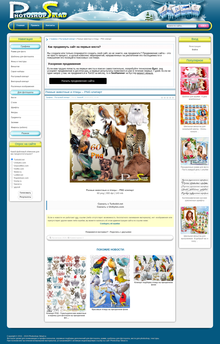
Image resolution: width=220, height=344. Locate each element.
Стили (14, 102)
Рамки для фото (18, 51)
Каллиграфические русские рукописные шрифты (194, 199)
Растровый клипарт (20, 76)
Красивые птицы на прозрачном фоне (110, 309)
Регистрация (195, 46)
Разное (25, 133)
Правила (35, 25)
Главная (20, 25)
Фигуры (14, 112)
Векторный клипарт (20, 81)
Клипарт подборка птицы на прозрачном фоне (153, 283)
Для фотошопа (25, 92)
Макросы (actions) (19, 127)
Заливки (14, 122)
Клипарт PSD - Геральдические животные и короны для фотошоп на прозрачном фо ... (66, 315)
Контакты (50, 25)
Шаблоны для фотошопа (22, 56)
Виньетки (15, 66)
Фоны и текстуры (19, 61)
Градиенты (16, 117)
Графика (25, 46)
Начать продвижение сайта (78, 81)
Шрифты (15, 107)
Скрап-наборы (17, 71)
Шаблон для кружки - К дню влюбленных (194, 97)
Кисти (13, 97)
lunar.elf (80, 97)
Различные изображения (22, 86)
